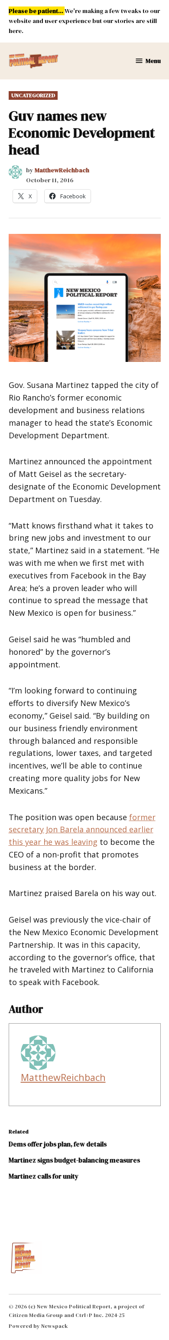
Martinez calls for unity (43, 1176)
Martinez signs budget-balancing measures (74, 1160)
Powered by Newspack (38, 1326)
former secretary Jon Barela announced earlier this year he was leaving (82, 829)
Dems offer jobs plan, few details (58, 1144)
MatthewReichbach (62, 170)
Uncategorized (33, 95)
